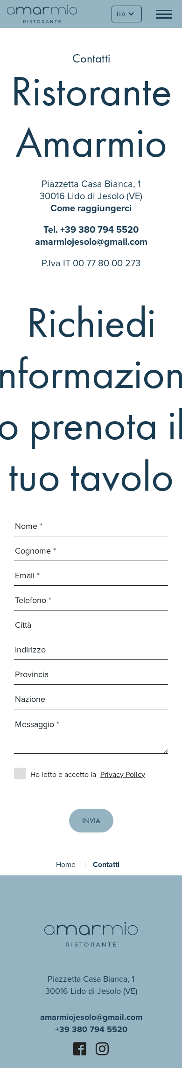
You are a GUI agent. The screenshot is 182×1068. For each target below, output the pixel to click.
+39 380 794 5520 (99, 229)
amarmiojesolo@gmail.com (91, 241)
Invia (91, 820)
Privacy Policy (122, 774)
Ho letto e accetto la (87, 774)
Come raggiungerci (91, 208)
